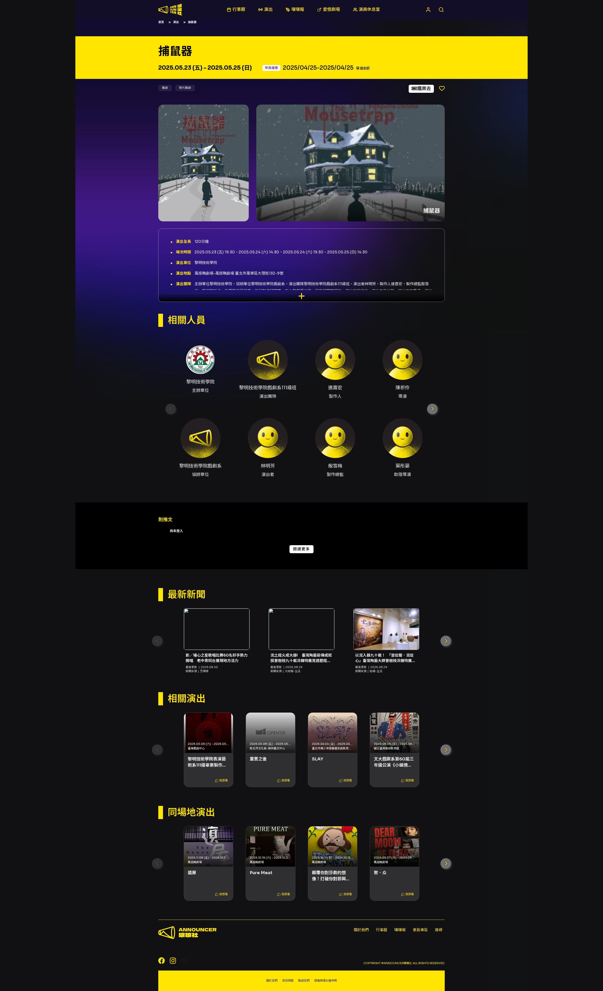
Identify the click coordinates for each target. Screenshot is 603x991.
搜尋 (438, 929)
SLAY (317, 759)
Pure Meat (261, 872)
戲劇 (165, 87)
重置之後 (258, 759)
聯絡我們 (304, 980)
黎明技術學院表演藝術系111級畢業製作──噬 (207, 762)
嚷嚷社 (170, 10)
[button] (432, 409)
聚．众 (380, 872)
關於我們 (361, 929)
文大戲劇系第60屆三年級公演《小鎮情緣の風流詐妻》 (394, 762)
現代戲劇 (185, 87)
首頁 (161, 22)
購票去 (424, 89)
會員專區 (420, 929)
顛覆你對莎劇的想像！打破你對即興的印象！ (331, 876)
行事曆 (381, 929)
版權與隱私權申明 (325, 980)
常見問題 (287, 980)
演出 (176, 22)
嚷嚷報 (400, 929)
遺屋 (192, 872)
